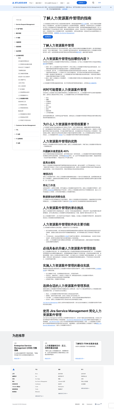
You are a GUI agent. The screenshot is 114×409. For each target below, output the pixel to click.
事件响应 (66, 156)
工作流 (66, 236)
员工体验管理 (92, 83)
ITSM (70, 201)
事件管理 (78, 52)
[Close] (111, 7)
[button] (82, 2)
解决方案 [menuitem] (38, 3)
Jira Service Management (50, 302)
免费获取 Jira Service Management (64, 33)
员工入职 (83, 23)
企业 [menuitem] (68, 3)
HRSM (60, 135)
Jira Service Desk (54, 321)
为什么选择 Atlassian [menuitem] (50, 3)
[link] (99, 2)
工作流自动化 (50, 190)
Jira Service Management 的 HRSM (77, 319)
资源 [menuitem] (61, 3)
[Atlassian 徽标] (19, 3)
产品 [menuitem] (30, 3)
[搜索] (93, 2)
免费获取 (81, 2)
